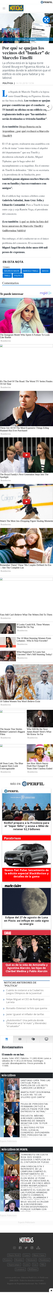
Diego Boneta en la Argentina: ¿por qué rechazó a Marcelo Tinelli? (25, 131)
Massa (45, 271)
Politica (18, 275)
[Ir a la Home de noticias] (26, 1240)
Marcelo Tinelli (30, 271)
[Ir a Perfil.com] (46, 2)
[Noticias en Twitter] (26, 1247)
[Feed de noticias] (32, 1247)
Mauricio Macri (11, 271)
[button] (48, 106)
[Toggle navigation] (4, 8)
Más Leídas (9, 1075)
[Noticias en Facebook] (20, 1247)
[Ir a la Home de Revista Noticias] (15, 8)
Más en (15, 784)
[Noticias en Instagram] (14, 1247)
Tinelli (7, 275)
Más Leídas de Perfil (15, 1149)
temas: (6, 267)
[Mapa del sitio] (38, 1247)
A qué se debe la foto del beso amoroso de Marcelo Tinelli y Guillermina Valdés (25, 226)
